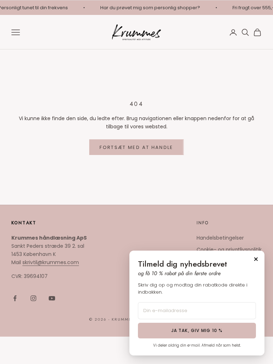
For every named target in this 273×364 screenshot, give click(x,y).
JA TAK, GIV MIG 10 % (197, 330)
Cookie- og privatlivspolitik (229, 249)
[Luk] (256, 259)
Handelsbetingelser (220, 237)
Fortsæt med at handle (136, 147)
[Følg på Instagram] (33, 298)
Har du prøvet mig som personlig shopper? (149, 7)
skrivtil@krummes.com (50, 262)
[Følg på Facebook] (14, 298)
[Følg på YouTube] (51, 298)
